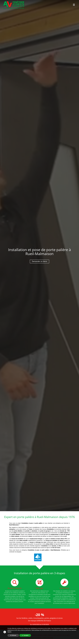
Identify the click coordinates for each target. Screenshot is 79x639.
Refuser (14, 635)
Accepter (26, 635)
